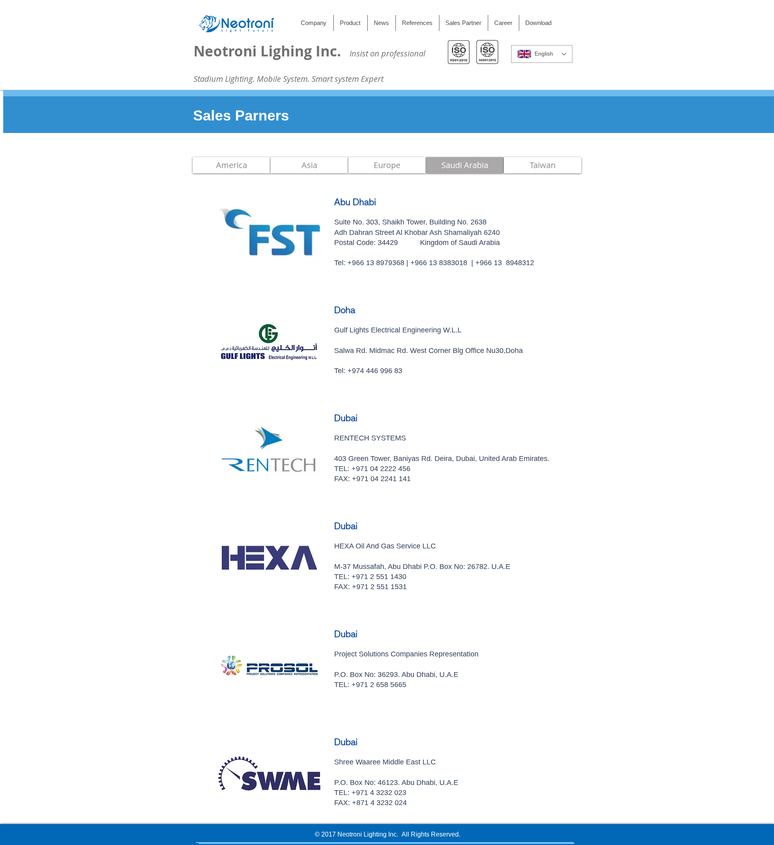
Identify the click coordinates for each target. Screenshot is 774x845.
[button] (542, 165)
